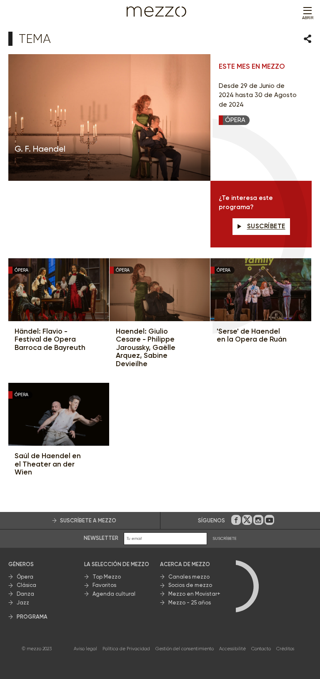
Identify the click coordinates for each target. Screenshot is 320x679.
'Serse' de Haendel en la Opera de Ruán (252, 335)
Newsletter (101, 538)
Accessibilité (232, 649)
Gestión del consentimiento (184, 649)
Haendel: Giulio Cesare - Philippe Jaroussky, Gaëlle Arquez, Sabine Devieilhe (145, 347)
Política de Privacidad (126, 649)
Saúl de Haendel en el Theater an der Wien (48, 464)
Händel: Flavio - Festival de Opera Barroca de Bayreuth (50, 339)
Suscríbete (266, 226)
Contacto (261, 649)
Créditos (285, 649)
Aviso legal (85, 649)
